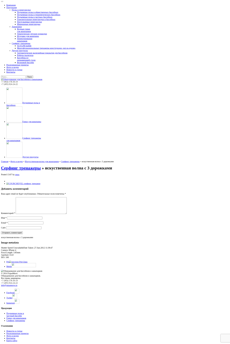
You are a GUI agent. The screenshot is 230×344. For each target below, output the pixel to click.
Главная (4, 161)
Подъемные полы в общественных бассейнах (37, 12)
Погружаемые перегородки (29, 22)
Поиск (29, 77)
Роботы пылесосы (25, 55)
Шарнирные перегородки (28, 24)
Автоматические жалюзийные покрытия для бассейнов (42, 53)
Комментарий (8, 213)
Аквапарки (17, 27)
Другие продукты (20, 50)
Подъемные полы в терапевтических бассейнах (38, 15)
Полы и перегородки (21, 10)
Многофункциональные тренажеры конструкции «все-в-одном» (46, 48)
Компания (11, 5)
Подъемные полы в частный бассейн (15, 314)
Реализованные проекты (17, 65)
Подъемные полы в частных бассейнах (34, 17)
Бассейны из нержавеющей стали (26, 59)
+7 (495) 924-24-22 (9, 84)
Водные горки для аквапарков (24, 30)
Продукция (11, 7)
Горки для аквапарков (16, 318)
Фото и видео (12, 67)
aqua (17, 174)
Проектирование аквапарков (24, 39)
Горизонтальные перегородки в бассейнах (36, 19)
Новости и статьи (14, 70)
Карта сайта (11, 340)
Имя (4, 218)
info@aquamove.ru (9, 285)
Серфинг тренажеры (21, 43)
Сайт (3, 228)
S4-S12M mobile (24, 46)
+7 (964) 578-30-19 (9, 82)
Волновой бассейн (25, 62)
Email (4, 223)
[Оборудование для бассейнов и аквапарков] (21, 79)
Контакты (10, 72)
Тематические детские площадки (32, 34)
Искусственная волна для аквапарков (42, 161)
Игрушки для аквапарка (28, 36)
